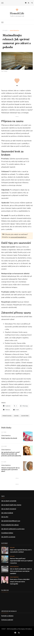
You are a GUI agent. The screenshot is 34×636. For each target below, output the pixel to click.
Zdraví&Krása (14, 30)
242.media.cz (28, 629)
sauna (16, 415)
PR (17, 85)
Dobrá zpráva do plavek (9, 438)
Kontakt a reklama (7, 616)
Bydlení (12, 547)
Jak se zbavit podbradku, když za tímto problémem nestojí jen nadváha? (21, 571)
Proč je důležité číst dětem (10, 525)
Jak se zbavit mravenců (8, 509)
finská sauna (7, 415)
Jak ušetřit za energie (8, 537)
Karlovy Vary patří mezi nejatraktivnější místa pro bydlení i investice (21, 561)
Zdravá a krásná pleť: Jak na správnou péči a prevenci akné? (10, 469)
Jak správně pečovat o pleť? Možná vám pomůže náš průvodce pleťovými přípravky (11, 454)
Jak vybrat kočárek (7, 513)
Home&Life (17, 13)
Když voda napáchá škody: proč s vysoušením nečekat (21, 551)
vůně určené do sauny (24, 365)
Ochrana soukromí (7, 620)
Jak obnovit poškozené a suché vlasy (12, 529)
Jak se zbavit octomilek (8, 501)
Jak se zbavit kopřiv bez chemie (11, 505)
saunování (24, 415)
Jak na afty (4, 517)
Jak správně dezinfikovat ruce (10, 521)
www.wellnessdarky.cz (18, 237)
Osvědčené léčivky (7, 533)
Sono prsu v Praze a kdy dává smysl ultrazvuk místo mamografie (19, 581)
